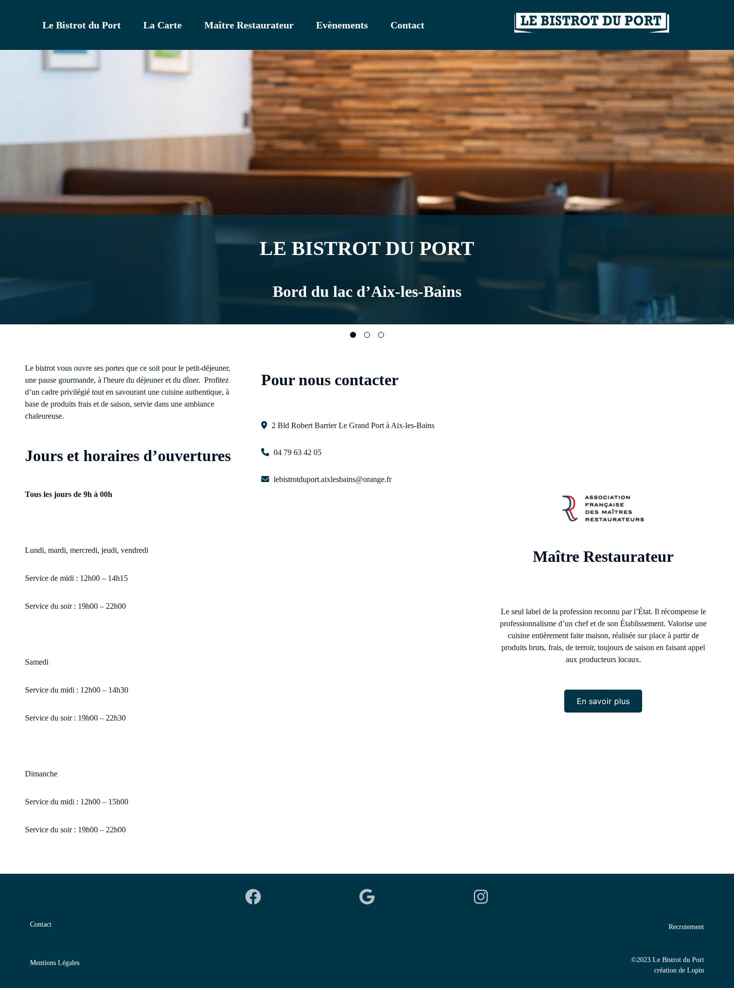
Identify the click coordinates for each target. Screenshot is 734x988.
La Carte (162, 24)
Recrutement (686, 927)
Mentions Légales (54, 963)
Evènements (342, 24)
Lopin (695, 970)
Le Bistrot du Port (81, 24)
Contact (407, 24)
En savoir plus (603, 701)
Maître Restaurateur (249, 24)
